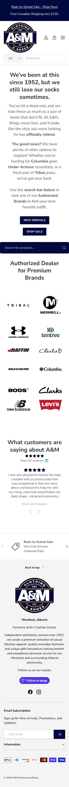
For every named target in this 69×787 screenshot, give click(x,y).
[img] (34, 456)
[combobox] (34, 58)
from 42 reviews (32, 460)
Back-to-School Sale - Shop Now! (34, 7)
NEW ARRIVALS (34, 220)
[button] (54, 37)
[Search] (64, 247)
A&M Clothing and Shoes (25, 777)
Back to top (32, 567)
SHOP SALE (35, 231)
